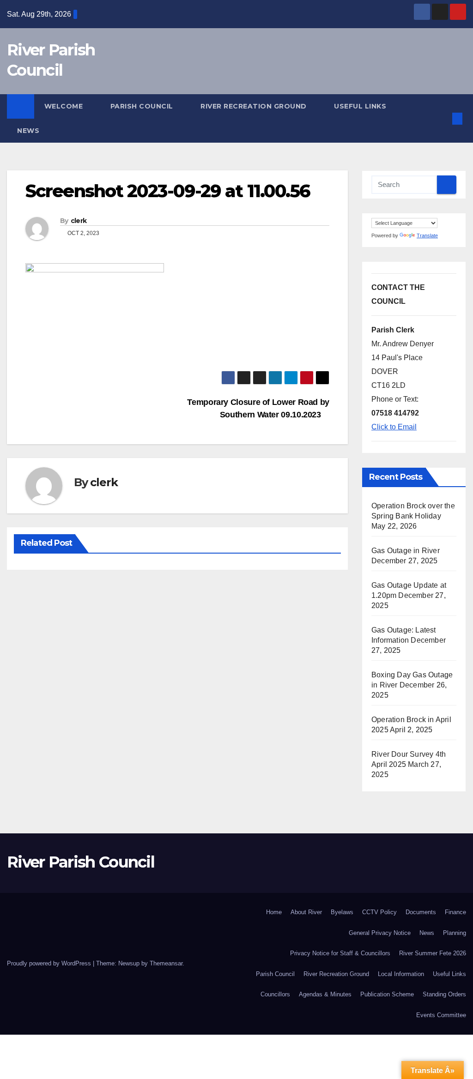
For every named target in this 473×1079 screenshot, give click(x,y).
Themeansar (166, 963)
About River (306, 912)
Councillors (275, 994)
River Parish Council (80, 862)
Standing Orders (444, 994)
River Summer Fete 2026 (432, 953)
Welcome (64, 106)
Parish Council (143, 106)
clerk (79, 221)
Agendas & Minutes (325, 994)
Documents (421, 912)
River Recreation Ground (254, 106)
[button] (442, 118)
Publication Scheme (387, 994)
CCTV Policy (379, 912)
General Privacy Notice (380, 932)
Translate (427, 235)
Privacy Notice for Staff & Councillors (340, 953)
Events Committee (441, 1015)
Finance (455, 912)
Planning (454, 932)
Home (274, 912)
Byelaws (342, 912)
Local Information (401, 973)
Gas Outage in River (405, 551)
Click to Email (394, 427)
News (28, 131)
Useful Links (361, 106)
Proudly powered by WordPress (50, 963)
